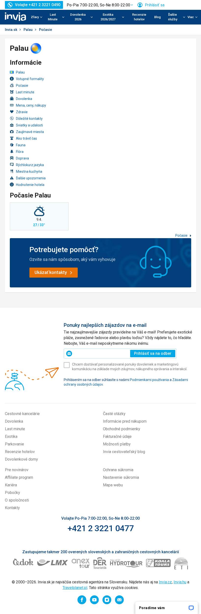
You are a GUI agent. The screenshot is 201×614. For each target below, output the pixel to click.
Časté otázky (114, 413)
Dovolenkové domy (21, 459)
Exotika (11, 436)
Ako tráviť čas (26, 138)
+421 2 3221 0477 (100, 528)
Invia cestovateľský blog (124, 451)
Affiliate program (19, 477)
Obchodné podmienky (121, 429)
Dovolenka (24, 99)
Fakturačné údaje (117, 436)
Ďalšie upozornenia (31, 178)
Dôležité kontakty (29, 119)
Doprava (22, 158)
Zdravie (22, 112)
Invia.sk (11, 30)
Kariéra (11, 485)
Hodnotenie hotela (30, 185)
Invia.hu (180, 582)
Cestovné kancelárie (22, 413)
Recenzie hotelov (139, 17)
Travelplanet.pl (75, 587)
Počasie (22, 85)
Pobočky (12, 492)
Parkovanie (14, 444)
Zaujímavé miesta (30, 132)
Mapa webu (113, 485)
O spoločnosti (17, 500)
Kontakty (12, 507)
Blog (157, 17)
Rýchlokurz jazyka (30, 165)
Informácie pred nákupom (125, 421)
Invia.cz (165, 582)
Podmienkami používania (149, 380)
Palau (28, 30)
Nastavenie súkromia (121, 477)
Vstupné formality (30, 79)
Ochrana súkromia (118, 469)
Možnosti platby (117, 444)
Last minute (25, 92)
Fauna (20, 145)
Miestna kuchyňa (29, 171)
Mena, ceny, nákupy (31, 105)
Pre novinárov (16, 469)
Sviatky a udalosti (29, 125)
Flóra (20, 152)
